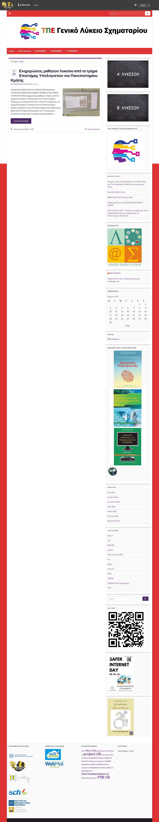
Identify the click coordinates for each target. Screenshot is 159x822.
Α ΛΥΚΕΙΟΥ (40, 51)
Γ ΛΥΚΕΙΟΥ (72, 51)
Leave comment (93, 129)
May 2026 (111, 492)
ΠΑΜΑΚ (110, 578)
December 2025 (113, 502)
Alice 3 (110, 536)
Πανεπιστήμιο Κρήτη (21, 129)
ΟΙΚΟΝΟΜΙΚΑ (94, 768)
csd (34, 84)
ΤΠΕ (32, 129)
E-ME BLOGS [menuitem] (25, 5)
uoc (37, 84)
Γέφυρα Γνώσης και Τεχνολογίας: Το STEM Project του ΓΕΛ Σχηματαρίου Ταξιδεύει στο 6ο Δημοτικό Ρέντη (126, 184)
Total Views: (123, 751)
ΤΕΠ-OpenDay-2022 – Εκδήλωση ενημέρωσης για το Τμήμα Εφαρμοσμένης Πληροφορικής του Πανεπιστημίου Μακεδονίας (127, 213)
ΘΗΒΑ (94, 764)
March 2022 (112, 511)
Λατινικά (110, 569)
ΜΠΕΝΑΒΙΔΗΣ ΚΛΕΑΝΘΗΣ (22, 84)
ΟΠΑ (109, 573)
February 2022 (113, 516)
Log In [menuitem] (35, 5)
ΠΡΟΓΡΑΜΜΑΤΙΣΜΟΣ (95, 773)
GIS (107, 751)
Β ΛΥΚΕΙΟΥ (56, 51)
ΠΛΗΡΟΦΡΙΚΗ (87, 771)
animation (100, 751)
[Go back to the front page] (79, 32)
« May (127, 325)
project (110, 550)
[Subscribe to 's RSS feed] (10, 12)
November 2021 (113, 521)
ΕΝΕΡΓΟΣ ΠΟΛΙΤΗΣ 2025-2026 (120, 197)
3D (83, 751)
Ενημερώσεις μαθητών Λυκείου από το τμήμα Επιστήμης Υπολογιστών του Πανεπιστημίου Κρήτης (54, 75)
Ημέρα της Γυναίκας (97, 761)
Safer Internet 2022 (115, 555)
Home (11, 51)
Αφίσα (109, 564)
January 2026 (112, 497)
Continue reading (21, 121)
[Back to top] (153, 816)
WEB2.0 (86, 758)
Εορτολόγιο (115, 273)
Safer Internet (24, 51)
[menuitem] (7, 5)
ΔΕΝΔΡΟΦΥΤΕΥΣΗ (98, 758)
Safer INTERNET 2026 (116, 192)
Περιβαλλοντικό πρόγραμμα (118, 583)
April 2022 (111, 507)
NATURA (111, 545)
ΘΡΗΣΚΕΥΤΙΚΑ (103, 764)
